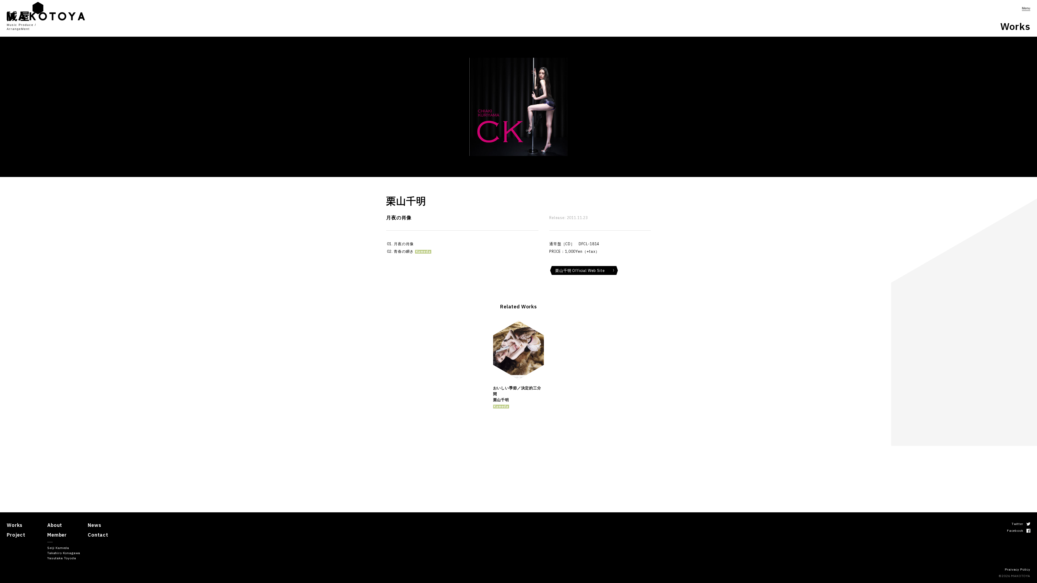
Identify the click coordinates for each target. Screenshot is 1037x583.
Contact (98, 535)
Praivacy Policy (1017, 569)
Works (14, 525)
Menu (1026, 8)
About (54, 525)
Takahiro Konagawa (63, 553)
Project (16, 535)
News (94, 525)
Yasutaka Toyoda (61, 558)
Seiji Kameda (58, 548)
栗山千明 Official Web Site (580, 270)
